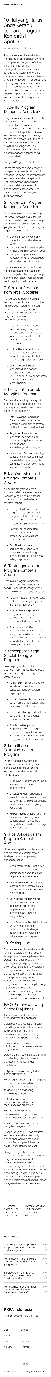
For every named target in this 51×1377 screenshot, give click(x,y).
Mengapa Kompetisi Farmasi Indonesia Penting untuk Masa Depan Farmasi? (20, 1289)
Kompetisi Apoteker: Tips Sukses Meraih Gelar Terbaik (11, 1210)
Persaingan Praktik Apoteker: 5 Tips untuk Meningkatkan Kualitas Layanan (20, 1247)
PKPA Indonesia (13, 4)
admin (15, 48)
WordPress (42, 1371)
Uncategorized (27, 48)
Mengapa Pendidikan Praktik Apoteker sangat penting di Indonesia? (35, 1210)
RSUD (25, 1364)
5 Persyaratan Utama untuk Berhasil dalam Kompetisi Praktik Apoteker (19, 1275)
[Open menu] (45, 4)
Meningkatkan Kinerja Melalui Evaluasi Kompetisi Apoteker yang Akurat (20, 1261)
